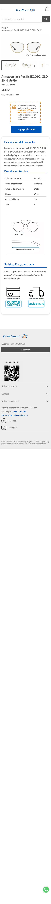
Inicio (3, 28)
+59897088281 (18, 411)
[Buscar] (46, 19)
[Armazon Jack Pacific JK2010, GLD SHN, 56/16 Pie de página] (10, 65)
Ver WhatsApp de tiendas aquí (14, 415)
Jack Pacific (10, 84)
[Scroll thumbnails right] (47, 65)
